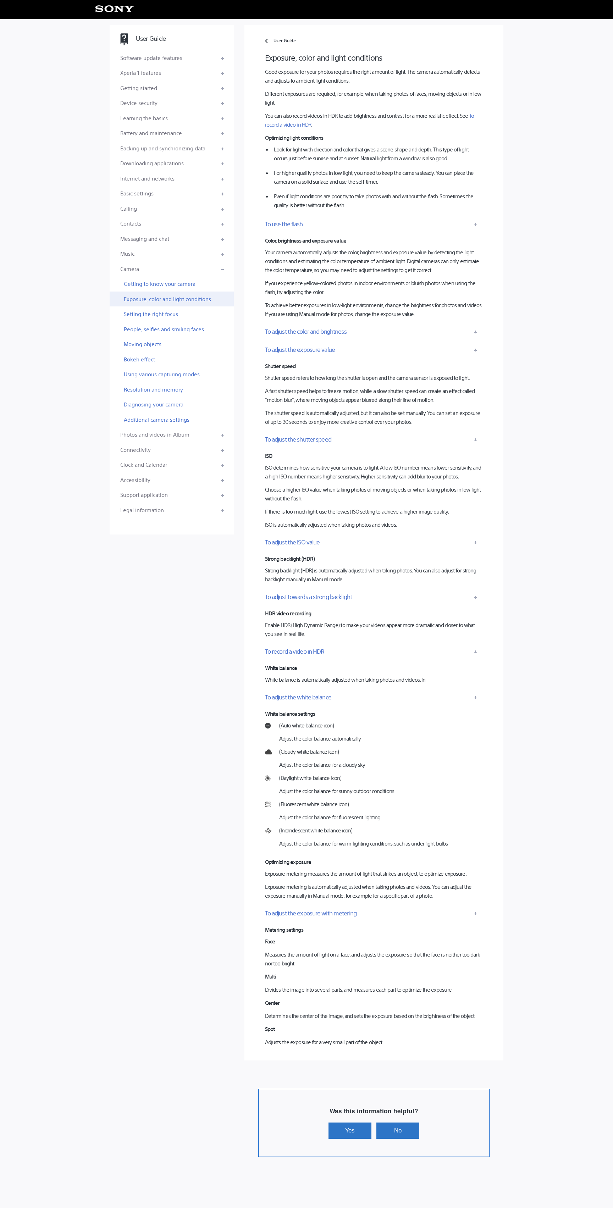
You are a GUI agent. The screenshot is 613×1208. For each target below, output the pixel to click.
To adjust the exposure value (300, 349)
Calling (128, 208)
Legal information (142, 509)
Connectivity (135, 449)
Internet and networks (147, 178)
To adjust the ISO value (292, 542)
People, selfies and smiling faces (164, 329)
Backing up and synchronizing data (162, 148)
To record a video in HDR (295, 651)
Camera (129, 268)
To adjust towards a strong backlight (308, 596)
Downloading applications (152, 163)
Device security (139, 102)
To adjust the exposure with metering (311, 913)
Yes (350, 1130)
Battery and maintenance (151, 132)
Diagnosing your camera (153, 404)
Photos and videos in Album (154, 434)
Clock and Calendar (143, 464)
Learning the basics (144, 118)
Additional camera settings (156, 419)
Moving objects (142, 343)
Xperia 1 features (140, 72)
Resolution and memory (153, 389)
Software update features (151, 57)
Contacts (130, 223)
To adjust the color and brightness (306, 331)
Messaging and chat (144, 238)
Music (127, 253)
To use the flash (284, 224)
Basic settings (137, 193)
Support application (144, 494)
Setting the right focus (151, 313)
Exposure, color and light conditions (167, 298)
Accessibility (135, 479)
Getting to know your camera (159, 283)
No (398, 1130)
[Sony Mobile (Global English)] (114, 9)
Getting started (138, 87)
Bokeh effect (139, 359)
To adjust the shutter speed (298, 439)
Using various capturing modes (162, 374)
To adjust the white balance (298, 697)
